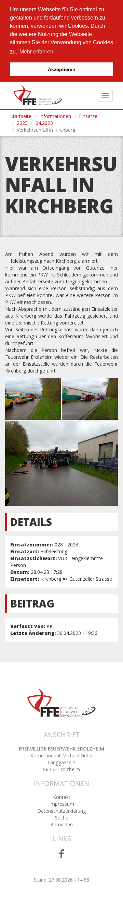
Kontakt (61, 797)
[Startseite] (38, 95)
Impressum (61, 804)
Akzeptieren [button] (62, 69)
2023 (22, 123)
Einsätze (88, 116)
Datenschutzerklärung (61, 810)
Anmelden (62, 824)
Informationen (55, 116)
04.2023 (44, 123)
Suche (61, 817)
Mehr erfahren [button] (36, 52)
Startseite (20, 116)
